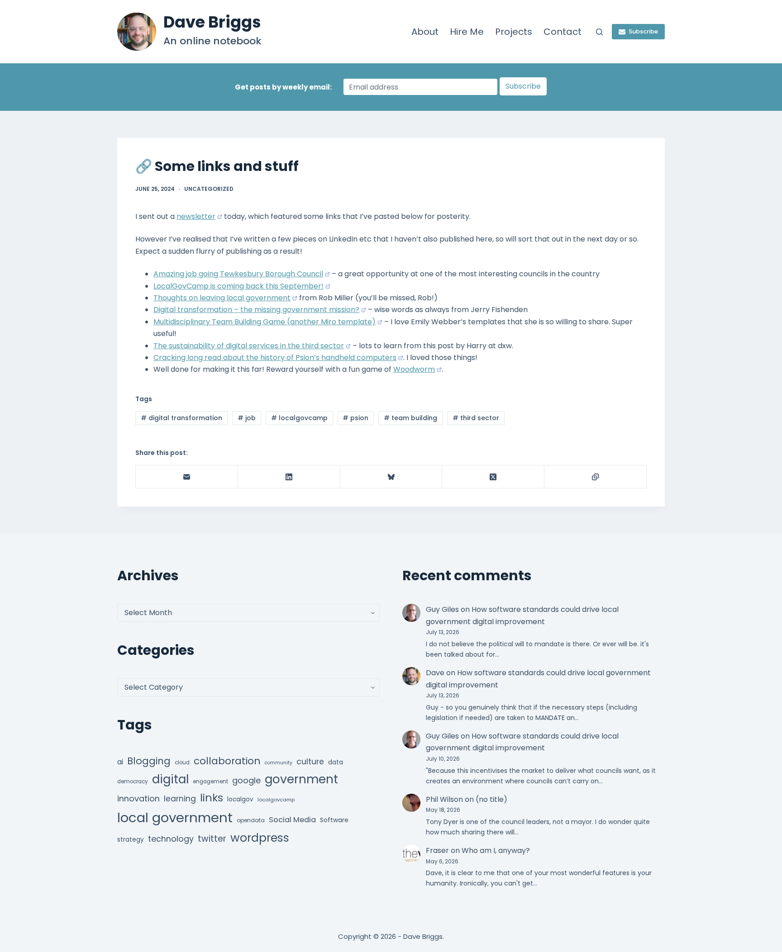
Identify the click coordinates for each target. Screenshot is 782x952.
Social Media (292, 820)
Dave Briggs (212, 22)
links (211, 797)
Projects (513, 31)
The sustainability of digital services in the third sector (248, 346)
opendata (251, 820)
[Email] (187, 476)
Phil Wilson (444, 799)
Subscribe (643, 31)
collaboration (227, 761)
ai (120, 762)
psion (355, 417)
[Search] (599, 31)
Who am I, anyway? (496, 850)
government (301, 779)
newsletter (195, 216)
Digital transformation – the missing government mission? (256, 309)
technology (171, 838)
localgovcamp (299, 417)
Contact (563, 31)
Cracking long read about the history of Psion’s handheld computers (274, 357)
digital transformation (181, 417)
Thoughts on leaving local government (222, 298)
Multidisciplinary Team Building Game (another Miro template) (264, 322)
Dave (435, 673)
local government (175, 817)
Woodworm (414, 369)
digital (170, 779)
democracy (132, 781)
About (425, 31)
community (278, 762)
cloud (182, 762)
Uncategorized (209, 189)
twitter (212, 839)
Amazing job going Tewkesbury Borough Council (238, 274)
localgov (240, 799)
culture (310, 761)
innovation (138, 798)
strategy (130, 839)
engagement (210, 781)
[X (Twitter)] (493, 476)
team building (410, 417)
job (247, 417)
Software (334, 819)
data (335, 762)
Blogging (149, 760)
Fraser (437, 850)
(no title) (491, 799)
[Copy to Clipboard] (595, 476)
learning (180, 798)
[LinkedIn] (289, 476)
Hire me (467, 31)
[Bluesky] (391, 476)
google (246, 780)
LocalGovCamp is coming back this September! (238, 286)
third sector (476, 417)
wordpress (259, 838)
